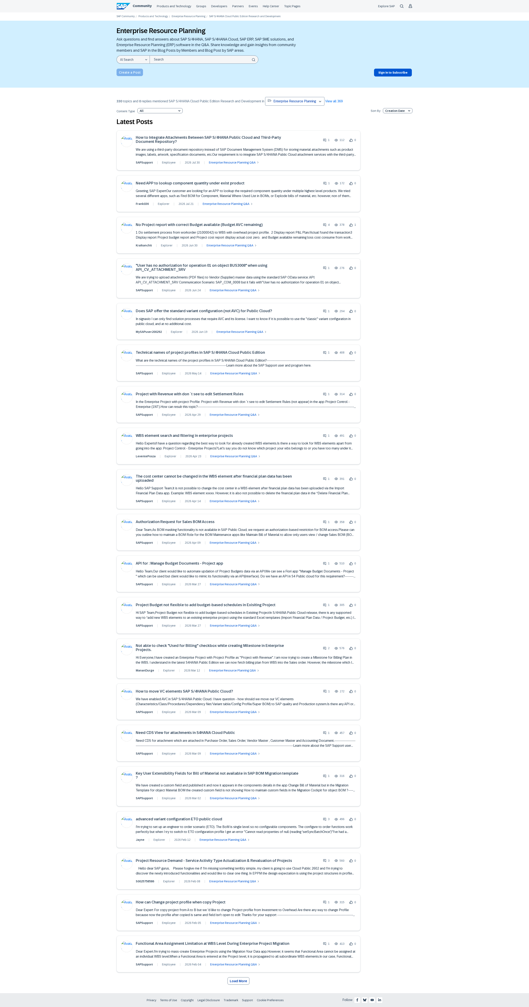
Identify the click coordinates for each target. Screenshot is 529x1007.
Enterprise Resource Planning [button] (294, 101)
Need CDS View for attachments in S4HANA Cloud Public (185, 733)
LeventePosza (146, 456)
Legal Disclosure (209, 1000)
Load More (238, 981)
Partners (238, 6)
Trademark (231, 1000)
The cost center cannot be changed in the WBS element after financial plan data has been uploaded (214, 478)
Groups (201, 6)
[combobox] (204, 59)
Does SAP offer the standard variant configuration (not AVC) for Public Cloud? (204, 311)
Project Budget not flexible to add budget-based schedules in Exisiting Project (205, 605)
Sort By (375, 110)
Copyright (187, 1000)
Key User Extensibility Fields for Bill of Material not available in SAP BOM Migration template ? (217, 776)
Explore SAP (386, 6)
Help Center (271, 6)
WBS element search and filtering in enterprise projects (184, 436)
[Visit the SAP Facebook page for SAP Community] (357, 1000)
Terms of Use (168, 1000)
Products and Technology (174, 6)
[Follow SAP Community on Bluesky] (364, 1000)
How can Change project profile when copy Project (180, 902)
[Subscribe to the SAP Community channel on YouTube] (372, 1000)
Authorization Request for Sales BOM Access (175, 522)
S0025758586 (145, 881)
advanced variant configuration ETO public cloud (179, 819)
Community (142, 6)
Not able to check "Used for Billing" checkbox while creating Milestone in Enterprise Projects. (210, 648)
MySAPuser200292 (149, 331)
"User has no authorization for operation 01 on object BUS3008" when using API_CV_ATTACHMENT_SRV (201, 268)
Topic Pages (292, 6)
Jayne (140, 839)
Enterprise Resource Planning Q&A (232, 162)
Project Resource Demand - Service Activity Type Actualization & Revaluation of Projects (214, 861)
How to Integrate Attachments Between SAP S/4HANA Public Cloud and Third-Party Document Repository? (208, 140)
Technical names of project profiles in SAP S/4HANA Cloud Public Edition (200, 353)
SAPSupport (144, 162)
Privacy (151, 1000)
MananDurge (145, 670)
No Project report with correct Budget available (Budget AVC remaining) (199, 225)
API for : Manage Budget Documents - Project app (179, 563)
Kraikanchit (144, 245)
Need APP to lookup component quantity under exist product (190, 183)
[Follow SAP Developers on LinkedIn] (379, 1000)
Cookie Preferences (270, 1000)
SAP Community (126, 16)
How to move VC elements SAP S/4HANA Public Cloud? (184, 691)
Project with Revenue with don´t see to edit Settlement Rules (189, 394)
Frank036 (142, 203)
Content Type (126, 111)
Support (247, 1000)
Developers (219, 6)
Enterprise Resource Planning (188, 16)
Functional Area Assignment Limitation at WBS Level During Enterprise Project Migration (212, 944)
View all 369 (334, 101)
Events (253, 6)
